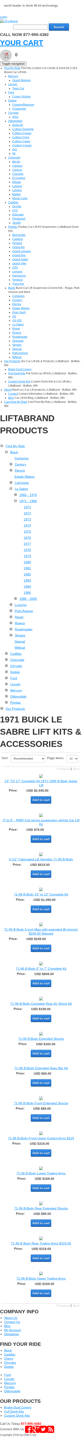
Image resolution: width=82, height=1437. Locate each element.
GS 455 (17, 320)
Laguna (17, 186)
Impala (16, 182)
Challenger (19, 108)
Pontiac (13, 226)
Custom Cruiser (22, 145)
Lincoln (12, 84)
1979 (27, 556)
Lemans (17, 271)
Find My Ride (12, 68)
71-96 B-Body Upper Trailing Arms (41, 1278)
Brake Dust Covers (19, 369)
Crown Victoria (21, 96)
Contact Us (12, 1322)
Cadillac (13, 202)
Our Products (12, 361)
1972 (27, 513)
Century (17, 300)
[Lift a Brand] (9, 21)
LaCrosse (22, 483)
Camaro (17, 165)
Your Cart (21, 43)
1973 (27, 519)
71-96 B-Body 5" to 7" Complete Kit (41, 968)
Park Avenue (20, 353)
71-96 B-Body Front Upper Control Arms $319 (41, 1138)
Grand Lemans (21, 251)
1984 (27, 586)
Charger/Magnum (23, 104)
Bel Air (16, 161)
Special (17, 349)
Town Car (18, 88)
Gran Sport (19, 312)
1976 (27, 537)
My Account (12, 1330)
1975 (27, 531)
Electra (16, 304)
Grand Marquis (21, 80)
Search (59, 27)
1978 (27, 550)
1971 (27, 507)
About (7, 389)
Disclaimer (11, 1334)
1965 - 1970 (28, 495)
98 (13, 153)
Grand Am (18, 247)
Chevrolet (14, 157)
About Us (10, 1318)
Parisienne (19, 275)
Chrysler (13, 112)
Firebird (17, 243)
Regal (16, 328)
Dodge (12, 100)
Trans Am (18, 283)
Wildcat (16, 357)
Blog (11, 397)
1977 (27, 544)
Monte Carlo (20, 198)
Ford (11, 92)
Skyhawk (17, 340)
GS (14, 316)
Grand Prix (19, 255)
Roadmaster (20, 336)
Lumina (17, 190)
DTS (15, 210)
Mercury (13, 76)
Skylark (16, 345)
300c (15, 117)
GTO (15, 267)
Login (3, 17)
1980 (27, 562)
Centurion (18, 296)
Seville (16, 222)
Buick (11, 288)
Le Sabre (18, 324)
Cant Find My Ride (15, 402)
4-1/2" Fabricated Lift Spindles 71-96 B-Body (41, 859)
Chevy (8, 1358)
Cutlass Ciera (20, 137)
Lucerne (21, 605)
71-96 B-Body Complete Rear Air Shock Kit (41, 1003)
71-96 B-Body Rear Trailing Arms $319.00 (41, 1243)
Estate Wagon (21, 308)
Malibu (16, 194)
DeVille (16, 206)
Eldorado (18, 214)
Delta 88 (17, 125)
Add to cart (41, 800)
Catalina (17, 239)
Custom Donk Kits (19, 381)
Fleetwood (18, 218)
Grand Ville (19, 263)
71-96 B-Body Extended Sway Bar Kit (41, 1068)
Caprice (17, 169)
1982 (27, 574)
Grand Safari (20, 259)
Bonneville (19, 235)
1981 (27, 568)
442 (14, 149)
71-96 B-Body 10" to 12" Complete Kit (41, 894)
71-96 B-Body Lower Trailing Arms (41, 1173)
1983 (27, 580)
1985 (27, 592)
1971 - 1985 (28, 501)
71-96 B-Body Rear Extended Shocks (41, 1208)
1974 (27, 525)
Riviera (16, 332)
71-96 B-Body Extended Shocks (41, 1038)
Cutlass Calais (21, 141)
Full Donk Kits (16, 373)
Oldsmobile (15, 121)
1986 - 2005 (28, 599)
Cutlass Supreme (23, 129)
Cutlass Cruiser (21, 133)
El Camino (18, 178)
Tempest (17, 279)
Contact (13, 393)
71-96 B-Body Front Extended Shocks (41, 1103)
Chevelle (17, 174)
